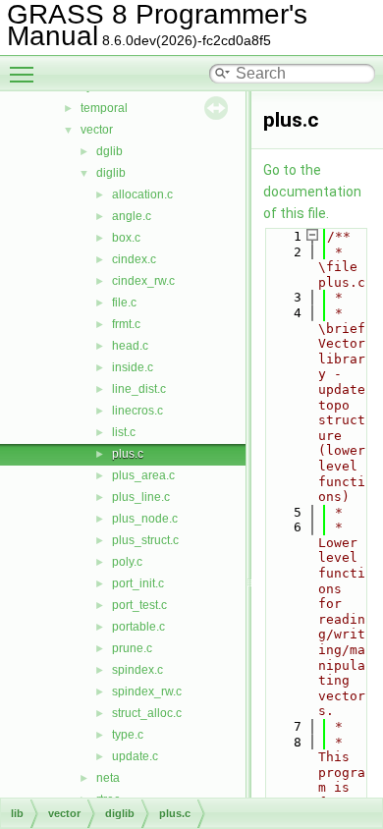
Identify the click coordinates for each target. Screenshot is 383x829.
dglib (109, 151)
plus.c (127, 454)
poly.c (127, 562)
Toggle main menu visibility (25, 73)
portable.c (138, 627)
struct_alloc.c (147, 713)
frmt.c (126, 324)
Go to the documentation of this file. (312, 191)
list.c (124, 432)
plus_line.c (141, 497)
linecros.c (137, 410)
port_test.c (139, 605)
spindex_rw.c (147, 691)
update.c (135, 756)
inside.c (132, 367)
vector (97, 130)
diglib (111, 173)
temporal (104, 108)
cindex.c (134, 259)
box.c (126, 238)
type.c (127, 735)
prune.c (132, 648)
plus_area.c (143, 475)
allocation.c (142, 194)
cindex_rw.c (143, 281)
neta (108, 778)
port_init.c (138, 583)
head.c (130, 346)
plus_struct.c (145, 540)
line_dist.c (139, 389)
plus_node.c (145, 518)
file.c (124, 302)
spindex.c (137, 670)
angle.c (131, 216)
